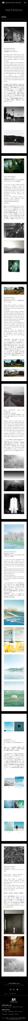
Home (5, 993)
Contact (9, 1006)
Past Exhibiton (11, 1011)
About (6, 1006)
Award (16, 1011)
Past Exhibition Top (14, 983)
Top (3, 1006)
